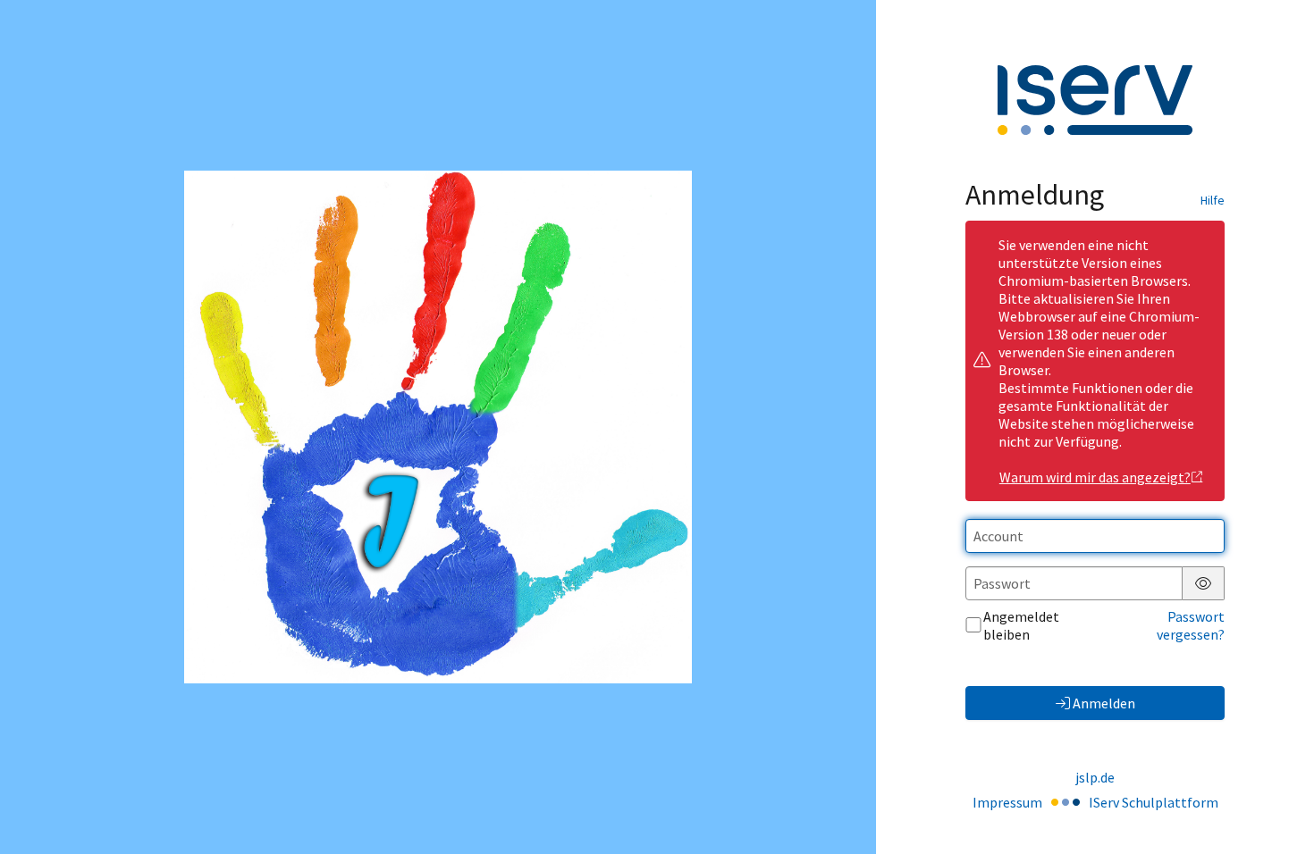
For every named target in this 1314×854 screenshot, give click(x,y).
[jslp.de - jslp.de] (438, 427)
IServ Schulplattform (1153, 802)
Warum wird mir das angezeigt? (1095, 477)
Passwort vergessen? (1191, 625)
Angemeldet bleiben (1021, 625)
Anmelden (1104, 703)
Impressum (1007, 802)
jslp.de (1095, 777)
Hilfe (1212, 200)
